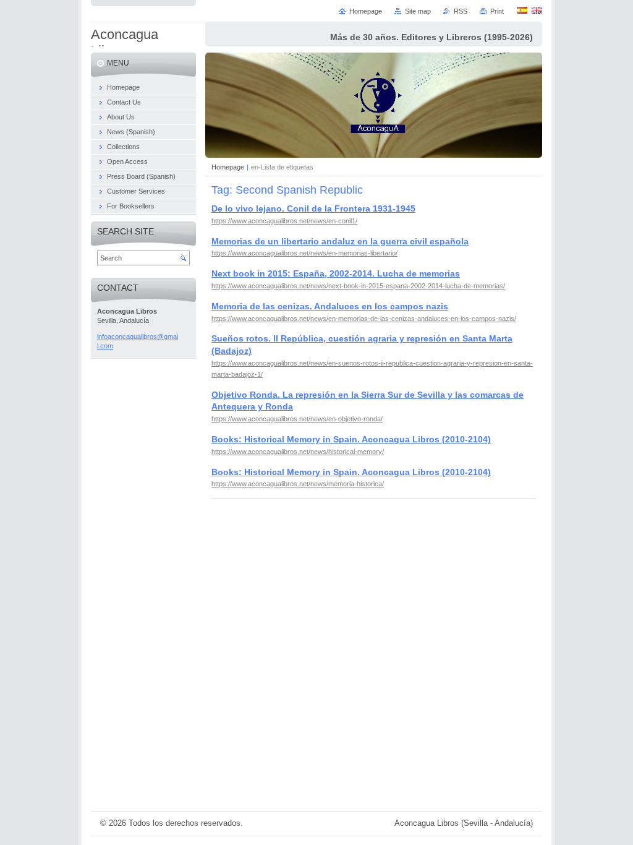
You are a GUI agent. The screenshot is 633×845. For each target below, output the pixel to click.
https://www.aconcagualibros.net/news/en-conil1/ (284, 221)
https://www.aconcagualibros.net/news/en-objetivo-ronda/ (297, 418)
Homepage (227, 167)
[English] (537, 10)
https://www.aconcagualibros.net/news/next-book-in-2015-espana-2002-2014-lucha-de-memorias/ (358, 286)
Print (497, 11)
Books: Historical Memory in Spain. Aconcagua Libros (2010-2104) (351, 439)
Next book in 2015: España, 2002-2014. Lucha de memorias (335, 273)
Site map (418, 11)
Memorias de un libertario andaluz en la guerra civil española (340, 241)
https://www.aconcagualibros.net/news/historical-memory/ (297, 451)
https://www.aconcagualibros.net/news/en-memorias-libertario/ (304, 253)
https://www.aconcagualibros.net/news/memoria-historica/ (297, 483)
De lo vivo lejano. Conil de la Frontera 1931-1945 (313, 208)
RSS (460, 11)
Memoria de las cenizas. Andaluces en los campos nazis (329, 306)
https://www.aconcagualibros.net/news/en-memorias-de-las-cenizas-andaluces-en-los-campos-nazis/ (363, 318)
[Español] (522, 10)
